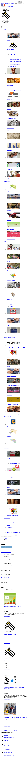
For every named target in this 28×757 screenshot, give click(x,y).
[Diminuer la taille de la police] (1, 547)
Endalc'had (7, 3)
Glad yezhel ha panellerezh (15, 59)
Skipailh (8, 40)
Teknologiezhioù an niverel (15, 61)
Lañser (2, 3)
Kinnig (8, 426)
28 (6, 577)
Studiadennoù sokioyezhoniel (13, 522)
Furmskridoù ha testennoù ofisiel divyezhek (16, 347)
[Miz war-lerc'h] (6, 568)
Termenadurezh (10, 334)
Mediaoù (8, 357)
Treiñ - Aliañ (12, 54)
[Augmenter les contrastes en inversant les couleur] (5, 547)
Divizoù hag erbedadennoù (15, 90)
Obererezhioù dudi (10, 270)
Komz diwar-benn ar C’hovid (10, 634)
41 (11, 590)
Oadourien (9, 210)
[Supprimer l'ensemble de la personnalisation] (6, 547)
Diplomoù (9, 220)
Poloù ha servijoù (10, 49)
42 (12, 590)
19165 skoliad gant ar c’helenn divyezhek (12, 606)
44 (14, 590)
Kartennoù (9, 436)
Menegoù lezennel (8, 745)
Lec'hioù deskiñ (10, 191)
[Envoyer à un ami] (10, 547)
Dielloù (11, 477)
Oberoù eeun (9, 395)
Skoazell (11, 306)
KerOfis (8, 487)
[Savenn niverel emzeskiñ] (13, 198)
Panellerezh (9, 315)
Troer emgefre (10, 496)
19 (4, 576)
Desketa (8, 201)
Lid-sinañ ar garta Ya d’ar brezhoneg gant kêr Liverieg (15, 717)
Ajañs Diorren (13, 66)
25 (2, 577)
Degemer (6, 735)
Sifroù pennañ (9, 150)
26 (4, 577)
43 (13, 590)
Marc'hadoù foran (10, 128)
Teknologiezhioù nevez (11, 376)
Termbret (12, 56)
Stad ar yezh (9, 159)
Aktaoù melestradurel (11, 118)
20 (5, 576)
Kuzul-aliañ (9, 99)
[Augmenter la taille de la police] (3, 547)
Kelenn (8, 261)
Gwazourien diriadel (11, 239)
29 (8, 577)
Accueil (5, 538)
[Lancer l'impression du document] (8, 547)
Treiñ (8, 325)
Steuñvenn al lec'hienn (9, 737)
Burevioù (9, 109)
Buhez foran (9, 527)
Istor (8, 140)
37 (7, 590)
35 (5, 590)
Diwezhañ (17, 590)
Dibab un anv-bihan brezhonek (13, 385)
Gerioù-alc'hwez (4, 582)
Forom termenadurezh (11, 472)
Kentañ (2, 590)
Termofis (8, 458)
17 (1, 576)
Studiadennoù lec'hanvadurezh (13, 532)
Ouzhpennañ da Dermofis (15, 463)
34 (4, 590)
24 (1, 577)
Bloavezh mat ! (7, 660)
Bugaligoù (9, 251)
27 (5, 577)
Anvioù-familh (10, 178)
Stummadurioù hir (10, 229)
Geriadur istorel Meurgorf (12, 506)
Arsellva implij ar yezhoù (15, 64)
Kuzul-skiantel (10, 85)
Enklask (12, 3)
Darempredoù (9, 6)
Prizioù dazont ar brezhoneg (13, 413)
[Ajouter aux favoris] (11, 547)
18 (2, 576)
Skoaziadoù (9, 299)
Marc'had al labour (11, 280)
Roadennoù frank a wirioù (12, 515)
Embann (8, 366)
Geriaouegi (9, 529)
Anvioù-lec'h (9, 169)
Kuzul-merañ (9, 75)
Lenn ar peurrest (7, 616)
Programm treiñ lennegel (12, 289)
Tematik (2, 585)
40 (10, 590)
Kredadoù (6, 743)
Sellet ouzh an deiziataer (6, 552)
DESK (11, 304)
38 (8, 590)
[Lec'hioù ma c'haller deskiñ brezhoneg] (13, 189)
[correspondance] (19, 3)
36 (6, 590)
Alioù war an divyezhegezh (12, 404)
